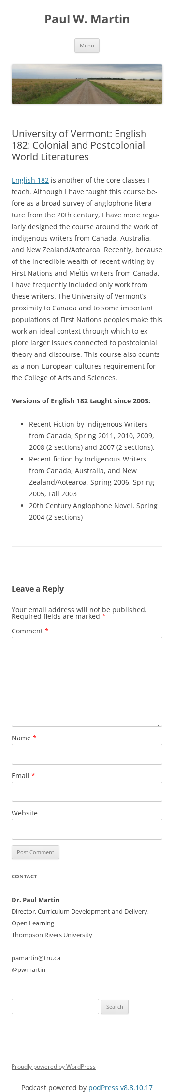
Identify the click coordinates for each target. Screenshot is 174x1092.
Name (24, 737)
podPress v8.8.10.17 (120, 1087)
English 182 (30, 180)
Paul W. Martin (87, 19)
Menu (87, 45)
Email (23, 775)
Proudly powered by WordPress (54, 1066)
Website (25, 812)
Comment (30, 630)
